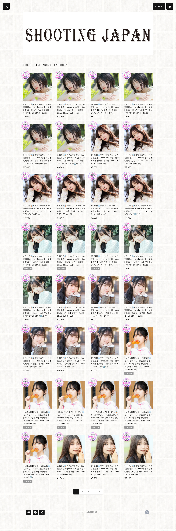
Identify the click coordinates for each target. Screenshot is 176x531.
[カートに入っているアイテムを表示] (169, 6)
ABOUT (47, 65)
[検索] (6, 6)
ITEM (37, 65)
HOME (27, 65)
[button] (159, 6)
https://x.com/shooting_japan (147, 512)
